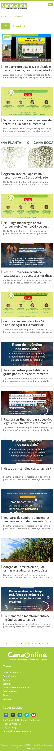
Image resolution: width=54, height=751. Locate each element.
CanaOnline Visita (12, 672)
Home (3, 16)
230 (41, 643)
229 (34, 643)
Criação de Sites (36, 745)
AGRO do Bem (10, 691)
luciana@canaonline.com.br (17, 731)
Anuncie (7, 695)
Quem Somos (9, 676)
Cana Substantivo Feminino (16, 687)
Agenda (6, 680)
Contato (7, 699)
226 (13, 643)
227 (20, 643)
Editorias (11, 16)
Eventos (19, 16)
